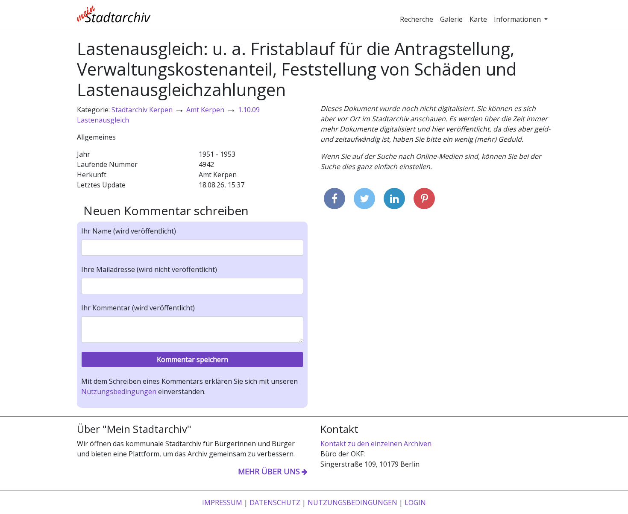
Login (415, 502)
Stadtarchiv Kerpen (142, 109)
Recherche (416, 19)
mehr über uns (269, 471)
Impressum (222, 502)
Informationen (518, 19)
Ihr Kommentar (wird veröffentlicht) (138, 307)
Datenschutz (274, 502)
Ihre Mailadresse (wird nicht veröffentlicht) (149, 269)
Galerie (451, 19)
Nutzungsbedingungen (118, 391)
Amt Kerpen (205, 109)
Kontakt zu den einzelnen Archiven (375, 443)
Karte (478, 19)
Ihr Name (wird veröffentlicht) (128, 231)
